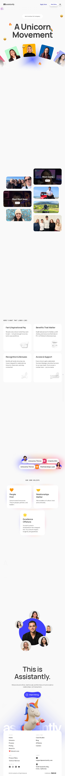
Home (11, 738)
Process (11, 743)
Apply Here (43, 4)
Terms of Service (14, 761)
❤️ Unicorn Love (14, 751)
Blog (37, 740)
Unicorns (12, 740)
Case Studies (40, 738)
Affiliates (39, 743)
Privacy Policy (13, 758)
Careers (38, 746)
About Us (12, 748)
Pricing (11, 746)
